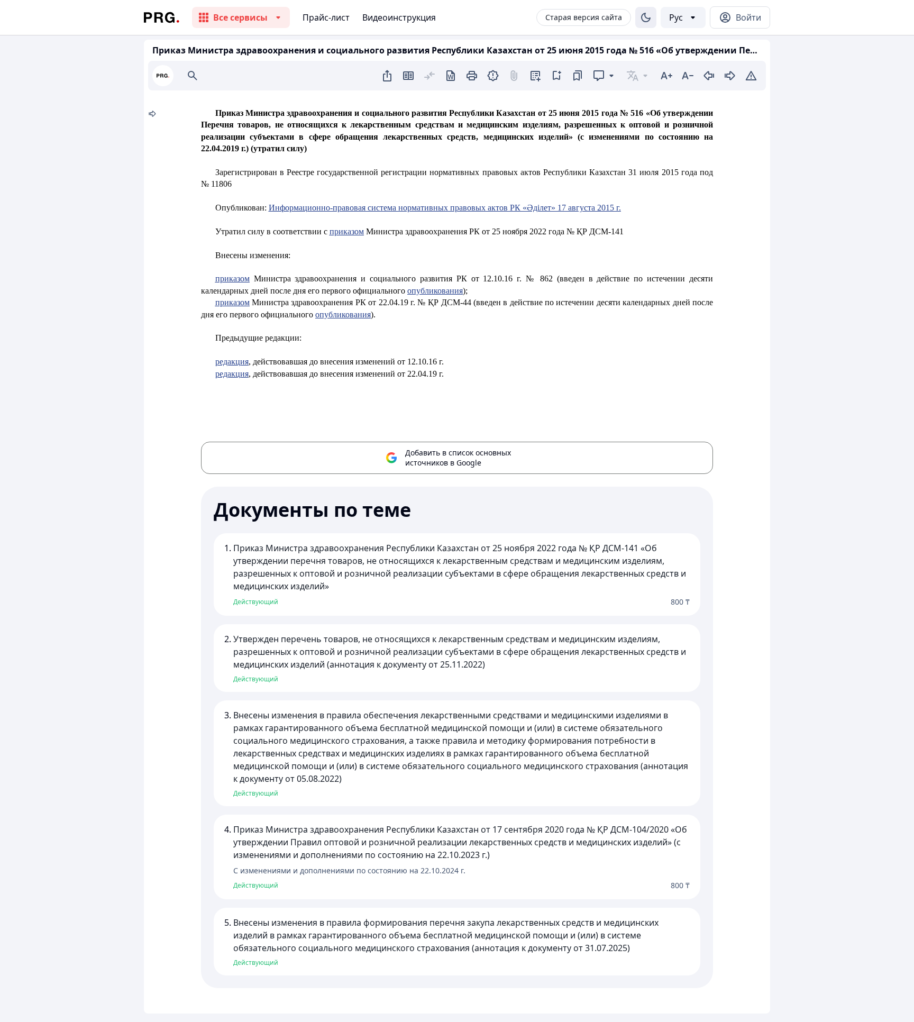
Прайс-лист (326, 17)
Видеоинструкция (399, 17)
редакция (232, 361)
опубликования (435, 290)
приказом (347, 231)
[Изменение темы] (645, 17)
